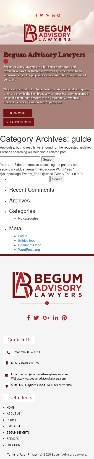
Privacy (33, 454)
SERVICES (13, 439)
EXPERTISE (14, 426)
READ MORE (18, 113)
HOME (11, 407)
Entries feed (27, 240)
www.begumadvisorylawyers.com (44, 378)
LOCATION (13, 445)
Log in (22, 235)
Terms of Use (16, 454)
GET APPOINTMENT (19, 122)
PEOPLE (12, 420)
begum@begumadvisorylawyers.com (44, 374)
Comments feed (29, 245)
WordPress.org (29, 249)
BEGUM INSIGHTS (18, 433)
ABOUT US (13, 414)
